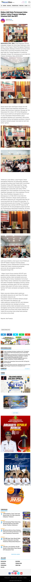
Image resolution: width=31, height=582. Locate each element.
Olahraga (3, 563)
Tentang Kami (7, 577)
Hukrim (4, 5)
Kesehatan (3, 561)
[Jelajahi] (29, 2)
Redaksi (25, 577)
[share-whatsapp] (21, 334)
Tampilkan (27, 368)
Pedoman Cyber (14, 577)
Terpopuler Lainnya (15, 554)
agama (26, 5)
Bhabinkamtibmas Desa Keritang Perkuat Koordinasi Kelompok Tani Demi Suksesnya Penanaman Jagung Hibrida (12, 532)
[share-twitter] (15, 334)
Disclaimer (20, 577)
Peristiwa (21, 5)
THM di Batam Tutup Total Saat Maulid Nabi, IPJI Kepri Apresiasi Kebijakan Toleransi (11, 515)
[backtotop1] (30, 581)
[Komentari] (27, 334)
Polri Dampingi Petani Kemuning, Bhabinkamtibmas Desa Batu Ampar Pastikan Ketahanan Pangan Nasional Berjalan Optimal (12, 524)
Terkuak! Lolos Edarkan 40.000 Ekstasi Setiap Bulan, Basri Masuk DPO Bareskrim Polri (12, 548)
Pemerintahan (15, 5)
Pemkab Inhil (18, 563)
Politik (2, 567)
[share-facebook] (9, 334)
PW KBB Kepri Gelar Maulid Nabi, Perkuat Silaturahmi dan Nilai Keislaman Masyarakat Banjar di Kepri (11, 541)
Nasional (9, 5)
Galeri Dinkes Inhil (5, 9)
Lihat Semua (15, 412)
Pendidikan (3, 565)
